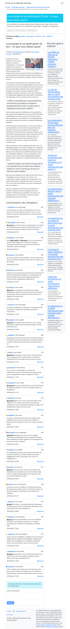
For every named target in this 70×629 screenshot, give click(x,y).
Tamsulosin (30, 36)
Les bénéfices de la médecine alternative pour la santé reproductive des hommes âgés (55, 224)
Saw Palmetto (20, 36)
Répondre (40, 217)
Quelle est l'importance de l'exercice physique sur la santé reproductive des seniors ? (55, 162)
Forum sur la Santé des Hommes (18, 3)
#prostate (10, 30)
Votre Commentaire (13, 591)
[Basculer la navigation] (62, 3)
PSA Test (38, 36)
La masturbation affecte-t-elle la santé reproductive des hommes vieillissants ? (55, 195)
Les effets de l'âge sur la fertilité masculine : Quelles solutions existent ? (53, 59)
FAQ (13, 611)
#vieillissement (32, 30)
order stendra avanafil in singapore (47, 625)
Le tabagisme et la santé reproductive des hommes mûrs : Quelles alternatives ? (55, 312)
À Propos (10, 615)
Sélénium (50, 36)
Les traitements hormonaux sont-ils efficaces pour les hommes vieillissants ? (55, 126)
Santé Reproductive (18, 7)
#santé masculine (20, 30)
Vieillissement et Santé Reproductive (38, 7)
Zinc (44, 36)
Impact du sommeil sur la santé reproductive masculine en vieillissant (54, 282)
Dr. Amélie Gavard (18, 52)
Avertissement (21, 611)
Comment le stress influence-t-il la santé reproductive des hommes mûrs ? (55, 254)
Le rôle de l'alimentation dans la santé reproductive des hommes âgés (55, 94)
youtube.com (39, 69)
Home (9, 611)
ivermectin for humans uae (52, 626)
